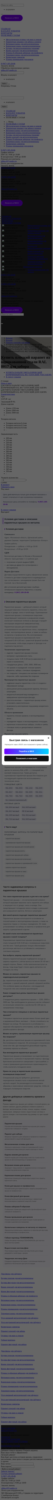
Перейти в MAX (26, 751)
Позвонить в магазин (26, 758)
